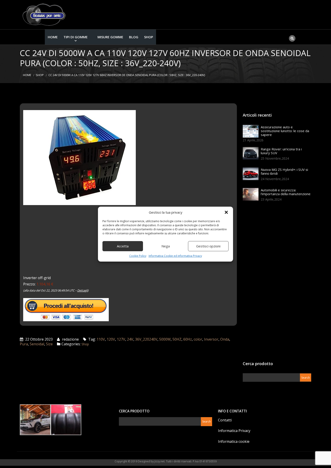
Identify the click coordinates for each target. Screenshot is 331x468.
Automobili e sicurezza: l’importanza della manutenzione (286, 192)
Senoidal (37, 343)
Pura (24, 343)
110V (101, 339)
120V (111, 339)
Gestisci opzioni (208, 246)
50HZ (176, 339)
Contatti (225, 420)
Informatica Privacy (234, 430)
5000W (165, 339)
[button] (226, 212)
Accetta (123, 246)
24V (130, 339)
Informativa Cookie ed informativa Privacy (175, 256)
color (198, 339)
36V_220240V (146, 339)
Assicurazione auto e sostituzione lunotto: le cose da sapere (285, 131)
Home (53, 37)
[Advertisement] (276, 282)
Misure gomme (110, 37)
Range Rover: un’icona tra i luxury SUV (281, 151)
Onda (224, 339)
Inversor (211, 339)
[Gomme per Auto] (45, 14)
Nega (165, 246)
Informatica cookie (233, 441)
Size (49, 343)
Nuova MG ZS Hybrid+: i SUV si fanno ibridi (284, 171)
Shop (148, 37)
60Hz (187, 339)
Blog (133, 37)
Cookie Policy (137, 256)
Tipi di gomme (75, 37)
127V (121, 339)
